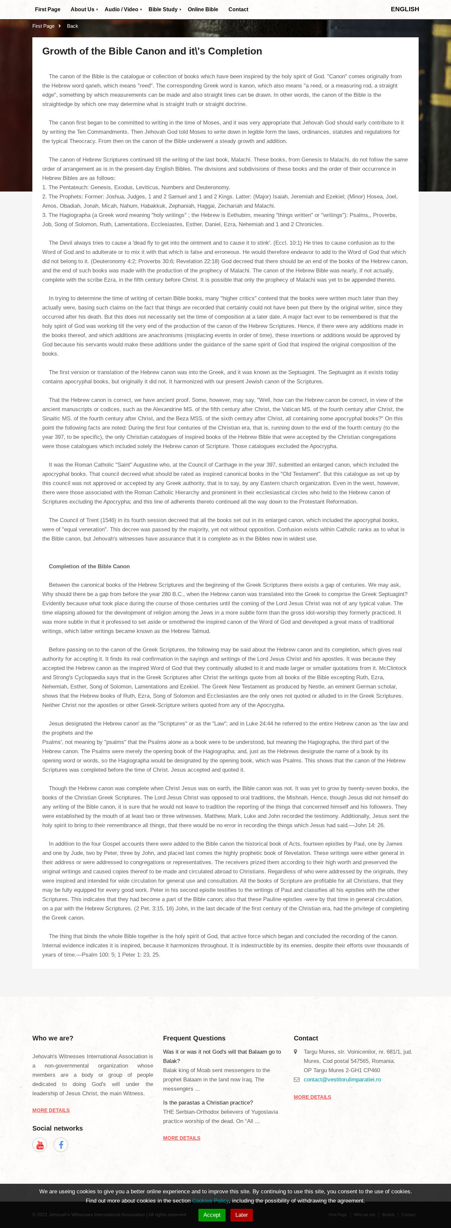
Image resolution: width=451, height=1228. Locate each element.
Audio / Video (121, 9)
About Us (82, 9)
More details (51, 1110)
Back (72, 26)
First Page (47, 9)
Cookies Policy (210, 1201)
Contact (238, 9)
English (405, 9)
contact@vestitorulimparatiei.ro (342, 1079)
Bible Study (163, 9)
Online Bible (203, 9)
